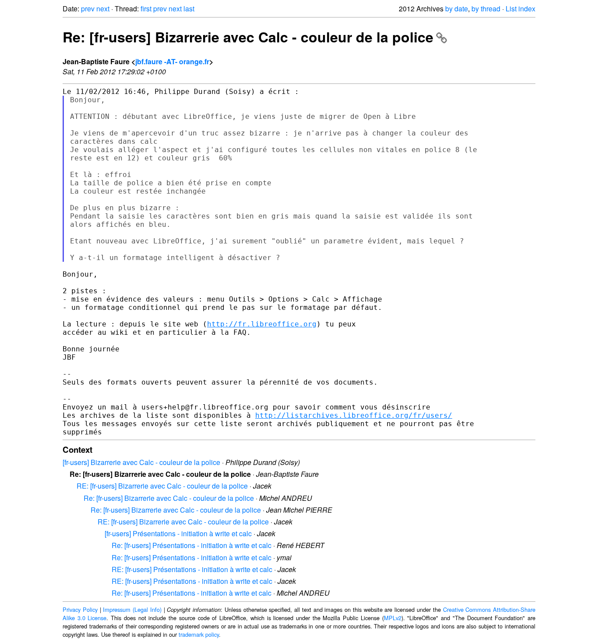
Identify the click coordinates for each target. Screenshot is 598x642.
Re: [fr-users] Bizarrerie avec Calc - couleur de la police (248, 37)
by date (456, 8)
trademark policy (199, 634)
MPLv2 (392, 618)
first (146, 8)
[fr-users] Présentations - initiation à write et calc (178, 533)
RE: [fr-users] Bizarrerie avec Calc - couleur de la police (162, 486)
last (188, 8)
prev (88, 8)
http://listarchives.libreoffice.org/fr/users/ (353, 415)
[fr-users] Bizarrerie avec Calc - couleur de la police (141, 462)
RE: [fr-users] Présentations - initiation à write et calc (192, 569)
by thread (485, 8)
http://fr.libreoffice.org (262, 324)
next (102, 8)
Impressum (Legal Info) (132, 609)
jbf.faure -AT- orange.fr (172, 61)
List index (520, 8)
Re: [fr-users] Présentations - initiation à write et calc (191, 545)
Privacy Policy (80, 609)
